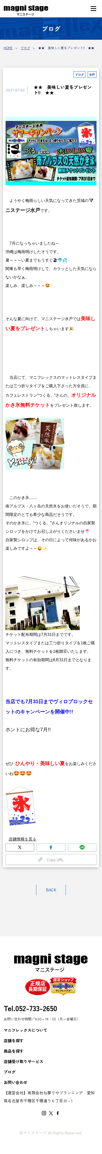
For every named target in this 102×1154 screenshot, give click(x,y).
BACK (51, 890)
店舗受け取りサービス (23, 1061)
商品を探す (14, 1051)
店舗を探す (14, 1040)
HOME (8, 47)
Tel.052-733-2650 (30, 1007)
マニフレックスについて (25, 1030)
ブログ (25, 47)
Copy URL (53, 859)
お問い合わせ (15, 1082)
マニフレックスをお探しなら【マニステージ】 (26, 10)
